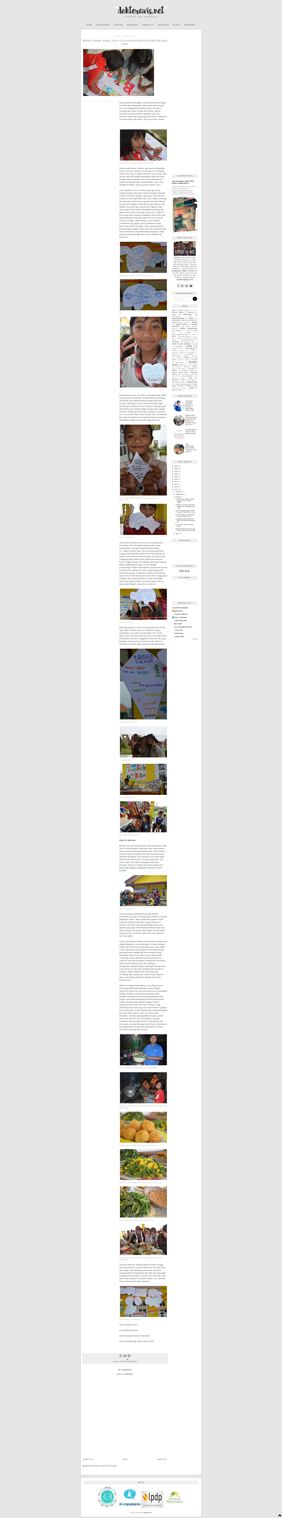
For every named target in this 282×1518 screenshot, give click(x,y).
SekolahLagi (181, 368)
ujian (174, 390)
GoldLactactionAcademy (180, 334)
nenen (174, 350)
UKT (179, 390)
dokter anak (181, 324)
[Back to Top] (279, 1515)
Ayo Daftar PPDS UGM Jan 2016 (184, 525)
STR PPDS (191, 380)
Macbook (174, 348)
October (179, 492)
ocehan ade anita (180, 620)
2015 (176, 489)
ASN (194, 310)
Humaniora (189, 25)
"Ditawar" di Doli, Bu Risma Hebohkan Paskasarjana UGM (185, 506)
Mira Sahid (178, 624)
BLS (190, 316)
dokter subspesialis (188, 328)
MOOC (181, 348)
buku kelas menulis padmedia (183, 320)
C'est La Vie (178, 630)
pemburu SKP (177, 354)
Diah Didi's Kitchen (181, 608)
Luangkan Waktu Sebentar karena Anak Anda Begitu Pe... (185, 520)
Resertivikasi (179, 362)
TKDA (174, 386)
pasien (183, 352)
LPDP (189, 346)
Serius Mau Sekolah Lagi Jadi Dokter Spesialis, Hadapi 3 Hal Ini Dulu (191, 420)
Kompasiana (132, 25)
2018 (176, 482)
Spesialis (175, 380)
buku (191, 318)
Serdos (174, 370)
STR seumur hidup (178, 382)
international (185, 336)
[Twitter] (187, 286)
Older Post (162, 1459)
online (182, 350)
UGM (191, 388)
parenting (175, 352)
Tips (177, 384)
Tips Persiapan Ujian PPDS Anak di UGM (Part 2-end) (185, 511)
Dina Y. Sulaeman (180, 617)
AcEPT (181, 310)
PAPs (193, 350)
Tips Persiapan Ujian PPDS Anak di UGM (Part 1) (183, 182)
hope (193, 334)
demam (187, 322)
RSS (185, 365)
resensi (194, 360)
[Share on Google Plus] (129, 1356)
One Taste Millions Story (183, 627)
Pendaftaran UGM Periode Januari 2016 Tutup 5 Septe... (184, 500)
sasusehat (178, 367)
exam (188, 332)
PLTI (179, 358)
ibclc (174, 336)
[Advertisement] (125, 1440)
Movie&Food (190, 348)
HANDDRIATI (147, 1513)
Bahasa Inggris (178, 312)
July (177, 534)
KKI (196, 344)
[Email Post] (127, 1359)
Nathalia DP (178, 611)
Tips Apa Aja (186, 384)
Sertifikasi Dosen (188, 370)
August (178, 497)
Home (89, 25)
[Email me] (191, 286)
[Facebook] (178, 286)
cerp (181, 322)
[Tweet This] (125, 1356)
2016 (176, 487)
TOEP (188, 386)
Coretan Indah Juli (180, 614)
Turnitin (183, 388)
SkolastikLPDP (187, 376)
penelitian (190, 354)
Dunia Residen (103, 25)
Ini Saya (176, 25)
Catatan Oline (179, 636)
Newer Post (88, 1459)
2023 (176, 474)
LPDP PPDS (118, 25)
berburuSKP (175, 316)
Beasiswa (187, 314)
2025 (174, 310)
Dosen (178, 330)
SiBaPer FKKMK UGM (179, 372)
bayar (174, 314)
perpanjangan (176, 356)
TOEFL (181, 386)
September (180, 494)
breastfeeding (178, 318)
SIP (179, 374)
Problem (187, 360)
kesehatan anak (189, 342)
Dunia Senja (178, 633)
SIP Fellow (186, 374)
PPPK (180, 360)
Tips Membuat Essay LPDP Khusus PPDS (191, 432)
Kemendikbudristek (187, 340)
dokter (194, 322)
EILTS (188, 330)
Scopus (186, 367)
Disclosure (163, 25)
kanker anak (187, 338)
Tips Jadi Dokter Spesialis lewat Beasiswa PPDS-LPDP (189, 405)
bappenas (191, 312)
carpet (174, 322)
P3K (187, 350)
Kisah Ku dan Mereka (128, 1361)
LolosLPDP (178, 346)
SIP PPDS (194, 374)
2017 (176, 484)
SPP (183, 380)
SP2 (190, 378)
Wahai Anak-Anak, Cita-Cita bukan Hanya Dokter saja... (186, 529)
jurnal (179, 338)
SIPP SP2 (177, 376)
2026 (176, 466)
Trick (176, 388)
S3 (189, 365)
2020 (176, 479)
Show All (195, 639)
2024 (176, 471)
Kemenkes (175, 342)
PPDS (186, 358)
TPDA (195, 386)
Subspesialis (192, 382)
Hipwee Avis (148, 25)
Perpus (186, 356)
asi (187, 310)
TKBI (193, 384)
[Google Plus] (182, 286)
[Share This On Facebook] (121, 1356)
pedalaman (192, 352)
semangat (191, 368)
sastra (195, 365)
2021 (176, 477)
